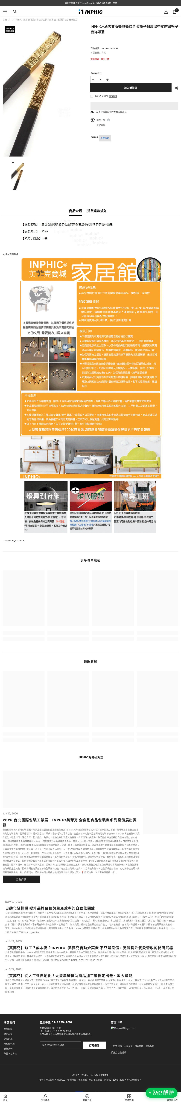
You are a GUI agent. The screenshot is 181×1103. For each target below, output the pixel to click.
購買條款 (113, 96)
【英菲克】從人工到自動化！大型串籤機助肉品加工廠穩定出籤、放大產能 (68, 975)
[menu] (5, 12)
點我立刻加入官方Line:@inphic (80, 3)
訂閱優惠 (94, 1045)
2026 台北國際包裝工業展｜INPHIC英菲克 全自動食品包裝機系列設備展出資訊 (70, 823)
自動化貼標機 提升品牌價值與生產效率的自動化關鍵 (50, 908)
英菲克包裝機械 (118, 1052)
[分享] (175, 88)
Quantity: (95, 73)
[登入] (166, 12)
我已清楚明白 (101, 96)
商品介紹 (75, 211)
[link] (24, 633)
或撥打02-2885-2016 (106, 3)
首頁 (5, 19)
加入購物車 (131, 88)
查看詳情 (21, 879)
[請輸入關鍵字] (15, 12)
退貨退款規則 (97, 211)
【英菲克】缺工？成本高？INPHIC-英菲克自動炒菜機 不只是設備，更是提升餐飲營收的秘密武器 (89, 947)
